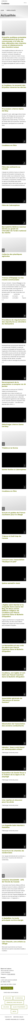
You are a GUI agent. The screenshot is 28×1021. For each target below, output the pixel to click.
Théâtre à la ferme (10, 448)
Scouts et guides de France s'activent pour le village (13, 514)
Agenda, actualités (11, 10)
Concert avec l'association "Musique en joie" (13, 561)
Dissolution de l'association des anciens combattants (13, 725)
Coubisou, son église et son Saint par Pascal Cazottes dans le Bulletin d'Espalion (13, 675)
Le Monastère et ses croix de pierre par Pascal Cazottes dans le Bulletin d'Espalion (13, 648)
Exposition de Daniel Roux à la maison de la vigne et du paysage (14, 775)
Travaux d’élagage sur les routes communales (13, 279)
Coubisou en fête (9, 145)
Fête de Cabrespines (11, 205)
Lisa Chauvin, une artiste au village (13, 943)
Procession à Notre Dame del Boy (13, 110)
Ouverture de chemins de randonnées (13, 852)
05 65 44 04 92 (11, 974)
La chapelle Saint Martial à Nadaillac (13, 826)
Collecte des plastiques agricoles (12, 255)
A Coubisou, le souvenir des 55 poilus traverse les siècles (14, 86)
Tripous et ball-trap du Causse (11, 537)
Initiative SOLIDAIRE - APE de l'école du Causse (13, 881)
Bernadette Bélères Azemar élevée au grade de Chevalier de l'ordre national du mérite (14, 230)
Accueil (2, 10)
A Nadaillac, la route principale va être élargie (12, 919)
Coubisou (5, 3)
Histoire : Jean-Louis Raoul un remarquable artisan (13, 748)
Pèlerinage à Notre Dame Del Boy (13, 425)
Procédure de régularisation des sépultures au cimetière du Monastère (14, 322)
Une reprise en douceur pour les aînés (12, 801)
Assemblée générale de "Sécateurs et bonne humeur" (12, 700)
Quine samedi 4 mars (11, 583)
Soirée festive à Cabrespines (14, 470)
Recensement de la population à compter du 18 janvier (14, 384)
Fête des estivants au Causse (11, 168)
